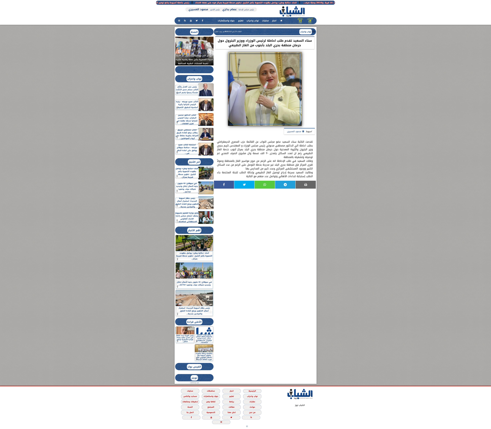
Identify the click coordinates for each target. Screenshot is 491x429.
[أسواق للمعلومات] (327, 35)
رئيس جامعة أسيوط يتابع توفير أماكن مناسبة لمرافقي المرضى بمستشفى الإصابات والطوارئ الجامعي (190, 3)
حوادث (252, 407)
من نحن (252, 412)
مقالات (232, 407)
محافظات (211, 391)
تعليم (240, 21)
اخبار (274, 21)
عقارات (252, 401)
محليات (265, 21)
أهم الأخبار (194, 230)
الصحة (194, 32)
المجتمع (210, 407)
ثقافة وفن (210, 401)
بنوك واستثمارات (226, 21)
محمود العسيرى (294, 131)
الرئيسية (252, 391)
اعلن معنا (231, 412)
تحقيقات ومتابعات (190, 401)
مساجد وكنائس (190, 396)
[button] (209, 51)
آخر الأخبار (194, 162)
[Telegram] (285, 185)
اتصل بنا (190, 412)
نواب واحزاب (253, 21)
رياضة (231, 401)
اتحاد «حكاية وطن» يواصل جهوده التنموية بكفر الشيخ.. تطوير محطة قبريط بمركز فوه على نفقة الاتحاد (298, 3)
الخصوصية (210, 412)
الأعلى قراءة (194, 321)
